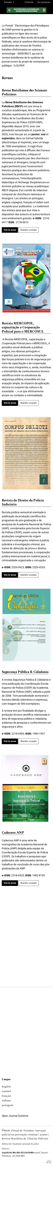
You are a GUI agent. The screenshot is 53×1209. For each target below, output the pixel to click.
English (6, 1087)
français (6, 1096)
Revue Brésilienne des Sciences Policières (24, 92)
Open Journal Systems (15, 1115)
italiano (6, 1100)
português (8, 1105)
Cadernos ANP (13, 833)
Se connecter (43, 2)
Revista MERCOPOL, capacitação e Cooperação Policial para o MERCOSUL (23, 327)
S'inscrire (29, 2)
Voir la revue (10, 230)
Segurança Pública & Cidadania (25, 672)
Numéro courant (28, 230)
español (6, 1091)
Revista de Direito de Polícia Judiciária (23, 502)
